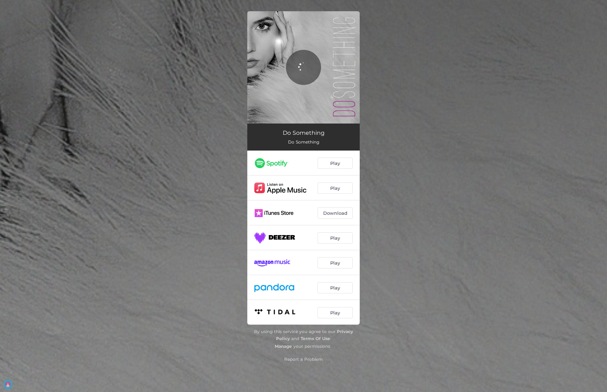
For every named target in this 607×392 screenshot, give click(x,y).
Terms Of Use (315, 338)
